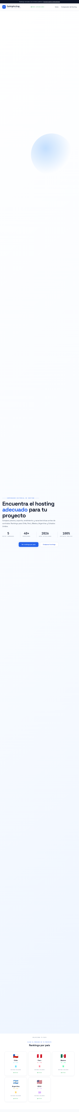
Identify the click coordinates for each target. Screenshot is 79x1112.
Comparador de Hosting (69, 7)
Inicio (56, 7)
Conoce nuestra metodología (51, 2)
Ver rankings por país (29, 544)
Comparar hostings (49, 544)
